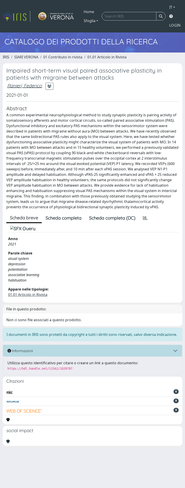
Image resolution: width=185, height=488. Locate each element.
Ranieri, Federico (24, 85)
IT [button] (170, 7)
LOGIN (174, 25)
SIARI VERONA (26, 57)
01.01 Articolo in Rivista (107, 57)
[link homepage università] (56, 16)
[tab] (145, 218)
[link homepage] (16, 16)
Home (89, 11)
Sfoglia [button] (89, 20)
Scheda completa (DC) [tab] (112, 218)
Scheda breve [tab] (24, 217)
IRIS (6, 57)
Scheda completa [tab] (63, 218)
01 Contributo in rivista (62, 57)
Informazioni (22, 350)
